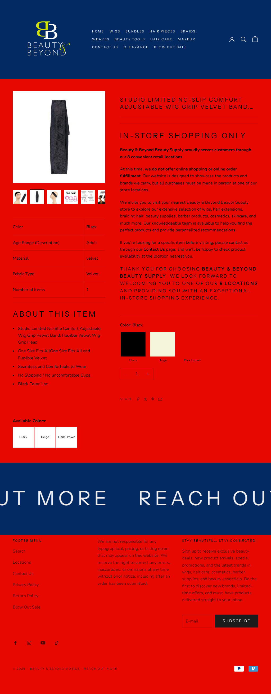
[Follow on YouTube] (43, 642)
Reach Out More (101, 669)
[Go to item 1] (20, 196)
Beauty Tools (130, 39)
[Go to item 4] (71, 196)
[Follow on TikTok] (56, 642)
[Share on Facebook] (138, 399)
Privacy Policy (26, 585)
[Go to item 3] (54, 196)
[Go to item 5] (87, 196)
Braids (188, 31)
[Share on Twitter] (145, 399)
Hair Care (161, 39)
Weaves (100, 39)
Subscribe (237, 621)
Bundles (134, 31)
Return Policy (25, 596)
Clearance (136, 47)
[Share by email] (160, 399)
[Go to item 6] (104, 196)
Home (98, 31)
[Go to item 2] (37, 196)
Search (19, 551)
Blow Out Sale (170, 47)
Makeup (186, 39)
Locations (22, 562)
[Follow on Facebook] (15, 642)
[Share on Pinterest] (153, 399)
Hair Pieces (162, 31)
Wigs (115, 31)
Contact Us (105, 47)
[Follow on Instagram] (29, 642)
